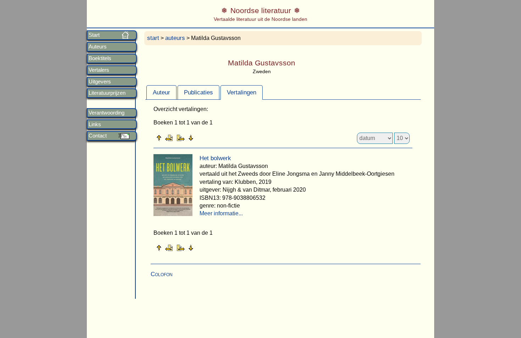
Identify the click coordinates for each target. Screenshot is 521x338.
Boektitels (100, 58)
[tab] (161, 92)
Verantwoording (106, 113)
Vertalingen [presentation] (241, 92)
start (153, 38)
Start (94, 35)
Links (95, 124)
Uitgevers (100, 81)
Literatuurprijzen (107, 93)
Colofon (162, 274)
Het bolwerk (215, 158)
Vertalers (99, 70)
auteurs (175, 38)
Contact (98, 136)
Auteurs (98, 46)
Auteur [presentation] (161, 92)
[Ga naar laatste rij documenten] (208, 137)
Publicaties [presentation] (198, 92)
